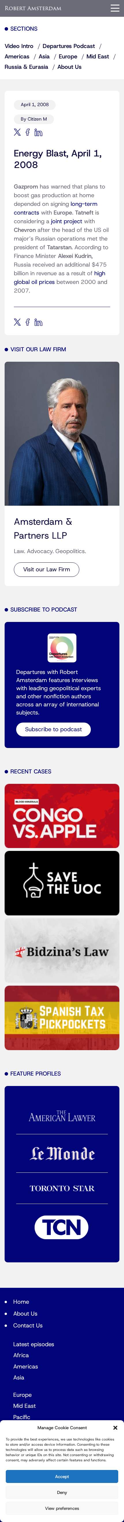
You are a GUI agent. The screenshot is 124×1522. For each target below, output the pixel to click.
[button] (115, 1428)
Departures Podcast (69, 46)
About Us (69, 67)
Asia (44, 56)
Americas (17, 56)
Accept (62, 1476)
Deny (62, 1492)
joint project (66, 221)
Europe (68, 56)
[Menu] (115, 8)
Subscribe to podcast (53, 729)
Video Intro (19, 46)
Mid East (98, 56)
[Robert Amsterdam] (33, 8)
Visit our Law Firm (46, 569)
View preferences (62, 1508)
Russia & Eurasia (26, 67)
